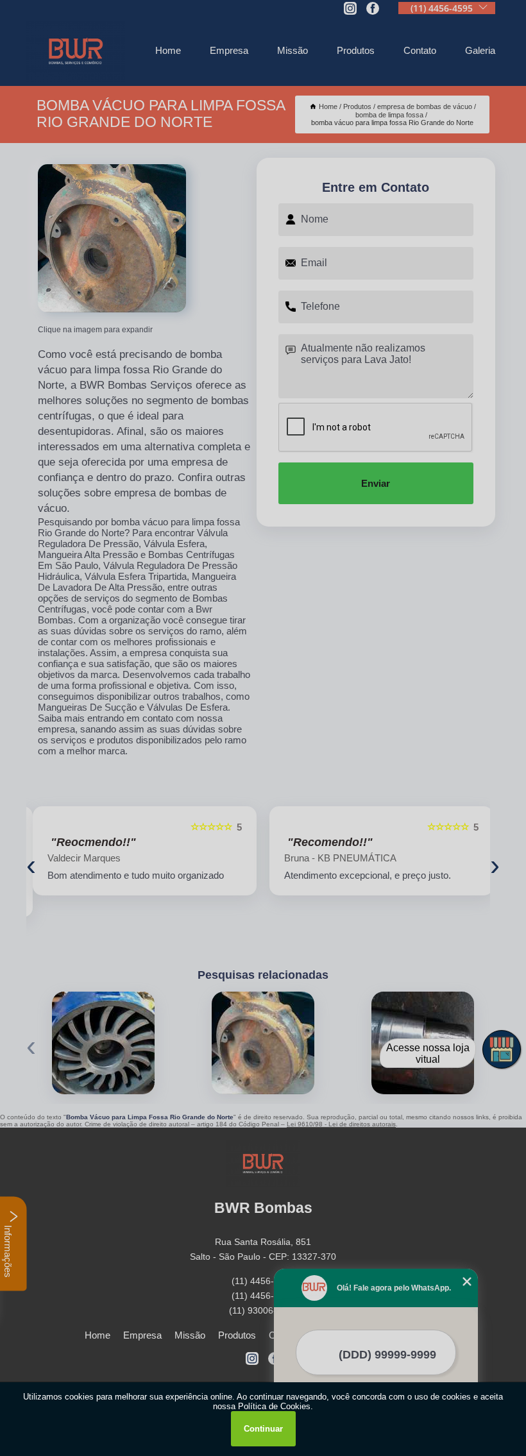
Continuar (263, 1429)
